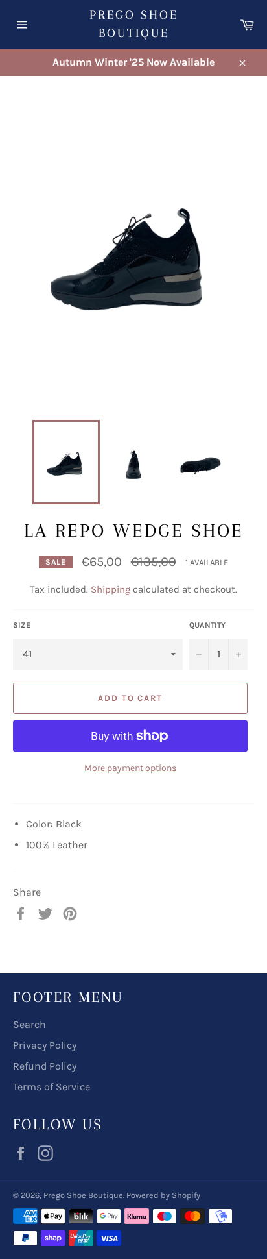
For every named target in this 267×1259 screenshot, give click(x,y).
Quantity (207, 625)
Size (21, 625)
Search (29, 1024)
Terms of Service (51, 1087)
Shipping (110, 589)
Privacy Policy (44, 1045)
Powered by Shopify (163, 1195)
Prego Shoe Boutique (133, 24)
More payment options (130, 768)
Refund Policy (44, 1066)
